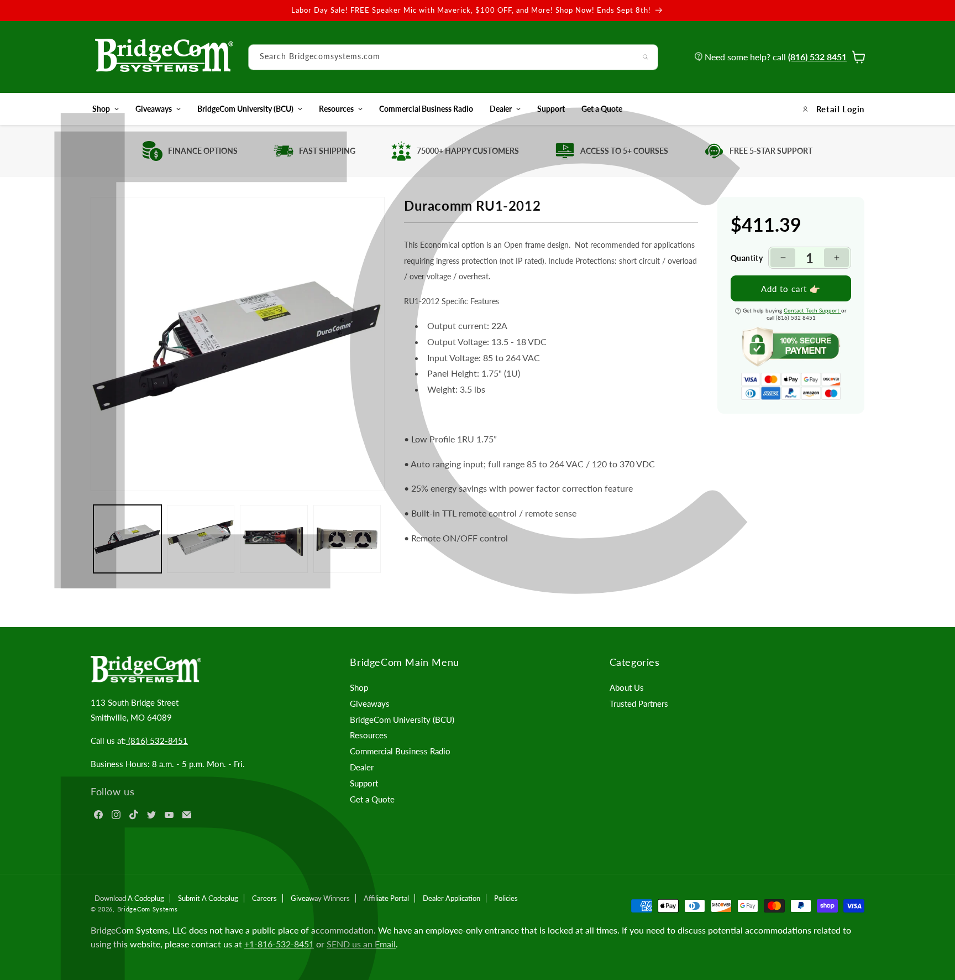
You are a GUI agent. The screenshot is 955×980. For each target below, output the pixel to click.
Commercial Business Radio (400, 751)
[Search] (645, 57)
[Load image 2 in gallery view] (201, 539)
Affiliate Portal (386, 898)
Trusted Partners (639, 703)
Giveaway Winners (320, 898)
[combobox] (453, 57)
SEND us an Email (361, 944)
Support (364, 783)
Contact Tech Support (812, 310)
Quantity (747, 257)
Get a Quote (372, 799)
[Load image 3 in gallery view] (274, 539)
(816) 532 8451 (817, 56)
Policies (506, 898)
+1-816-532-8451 (279, 944)
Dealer (501, 108)
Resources (336, 108)
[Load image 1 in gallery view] (127, 539)
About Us (627, 687)
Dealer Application (451, 898)
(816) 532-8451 (157, 741)
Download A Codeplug (129, 898)
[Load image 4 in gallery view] (347, 539)
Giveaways (153, 108)
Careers (264, 898)
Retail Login (840, 109)
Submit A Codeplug (208, 898)
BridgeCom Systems (147, 909)
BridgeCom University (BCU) (245, 108)
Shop (101, 108)
